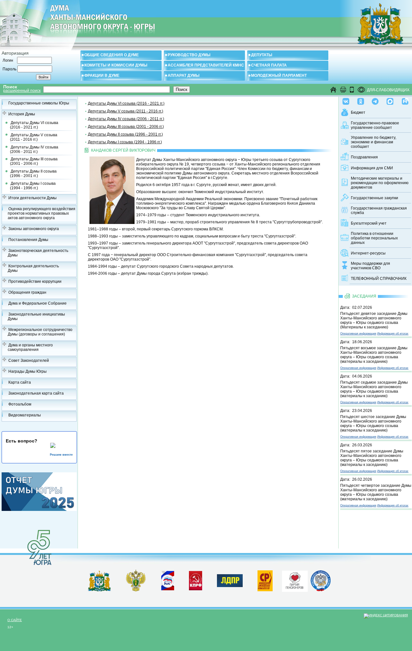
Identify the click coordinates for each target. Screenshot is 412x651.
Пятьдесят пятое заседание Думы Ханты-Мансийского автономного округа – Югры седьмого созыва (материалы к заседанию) (371, 458)
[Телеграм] (375, 100)
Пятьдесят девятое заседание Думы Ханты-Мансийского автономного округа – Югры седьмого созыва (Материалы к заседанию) (373, 320)
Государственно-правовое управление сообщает (375, 125)
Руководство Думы (189, 55)
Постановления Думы (28, 239)
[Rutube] (405, 100)
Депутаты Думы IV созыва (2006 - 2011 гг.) (34, 149)
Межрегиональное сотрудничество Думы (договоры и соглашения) (40, 331)
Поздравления (364, 157)
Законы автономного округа (33, 229)
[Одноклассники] (360, 100)
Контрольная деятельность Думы (33, 268)
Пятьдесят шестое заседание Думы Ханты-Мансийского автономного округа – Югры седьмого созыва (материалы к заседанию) (373, 424)
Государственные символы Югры (38, 103)
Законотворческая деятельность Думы (38, 252)
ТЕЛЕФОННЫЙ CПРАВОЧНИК (379, 278)
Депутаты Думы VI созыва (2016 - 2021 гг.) (34, 124)
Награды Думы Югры (27, 371)
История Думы (21, 114)
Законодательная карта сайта (36, 393)
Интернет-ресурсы (368, 253)
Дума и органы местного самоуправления (30, 347)
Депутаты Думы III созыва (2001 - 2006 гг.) (34, 161)
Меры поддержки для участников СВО (370, 265)
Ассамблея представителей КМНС (206, 65)
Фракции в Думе (101, 75)
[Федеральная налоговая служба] (321, 590)
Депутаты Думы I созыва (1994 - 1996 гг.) (33, 185)
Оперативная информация (358, 333)
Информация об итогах (392, 333)
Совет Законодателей (28, 360)
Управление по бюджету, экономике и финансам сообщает (373, 142)
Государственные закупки (374, 198)
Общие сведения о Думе (111, 55)
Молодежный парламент (279, 75)
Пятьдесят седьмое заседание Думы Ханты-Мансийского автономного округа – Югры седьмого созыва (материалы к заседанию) (374, 389)
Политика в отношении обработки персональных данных (374, 238)
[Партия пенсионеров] (295, 580)
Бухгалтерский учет (369, 223)
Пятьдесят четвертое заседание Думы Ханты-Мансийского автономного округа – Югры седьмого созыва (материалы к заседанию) (375, 492)
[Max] (390, 100)
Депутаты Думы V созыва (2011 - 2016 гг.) (33, 137)
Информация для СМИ (372, 168)
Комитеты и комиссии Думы (115, 65)
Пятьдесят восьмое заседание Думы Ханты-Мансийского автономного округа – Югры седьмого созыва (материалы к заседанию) (373, 355)
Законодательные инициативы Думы (36, 316)
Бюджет (358, 112)
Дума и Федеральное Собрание (37, 303)
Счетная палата (269, 65)
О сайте (14, 620)
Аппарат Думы (184, 75)
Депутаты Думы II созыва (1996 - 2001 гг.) (33, 173)
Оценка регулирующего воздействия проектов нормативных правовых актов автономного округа (41, 213)
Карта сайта (19, 382)
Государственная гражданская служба (379, 210)
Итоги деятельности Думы (32, 198)
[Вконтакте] (345, 100)
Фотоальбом (19, 404)
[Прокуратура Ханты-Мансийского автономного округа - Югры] (136, 590)
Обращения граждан (27, 292)
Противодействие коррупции (34, 281)
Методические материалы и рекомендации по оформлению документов (379, 183)
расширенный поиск (22, 90)
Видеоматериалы (24, 415)
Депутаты (261, 55)
